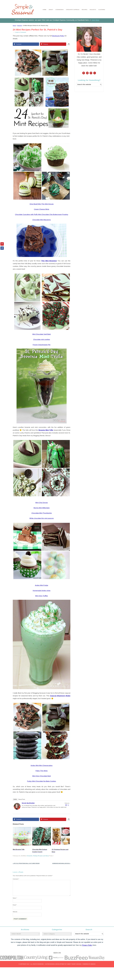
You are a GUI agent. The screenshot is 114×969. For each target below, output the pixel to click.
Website (15, 911)
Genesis (92, 964)
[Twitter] (68, 805)
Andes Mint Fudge (41, 585)
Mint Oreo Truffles (41, 596)
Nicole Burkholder (28, 803)
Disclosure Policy (58, 36)
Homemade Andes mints (41, 590)
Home (14, 25)
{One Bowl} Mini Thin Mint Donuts (42, 204)
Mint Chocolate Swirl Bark (41, 334)
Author (15, 799)
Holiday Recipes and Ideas (41, 856)
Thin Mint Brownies (49, 261)
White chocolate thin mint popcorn (41, 518)
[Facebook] (66, 805)
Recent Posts (21, 799)
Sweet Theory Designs (74, 964)
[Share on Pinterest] (2, 244)
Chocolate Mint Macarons (41, 220)
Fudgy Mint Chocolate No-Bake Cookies (41, 781)
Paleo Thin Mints (42, 771)
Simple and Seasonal (23, 10)
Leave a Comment (20, 32)
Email (15, 905)
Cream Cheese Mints (41, 209)
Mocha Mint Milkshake (42, 508)
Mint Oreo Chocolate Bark (41, 776)
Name (15, 898)
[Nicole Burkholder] (17, 811)
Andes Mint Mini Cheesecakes (41, 765)
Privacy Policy (87, 945)
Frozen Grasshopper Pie (41, 345)
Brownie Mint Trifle (46, 430)
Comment (16, 879)
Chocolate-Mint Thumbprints (41, 513)
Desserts (19, 25)
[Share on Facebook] (2, 248)
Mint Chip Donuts (41, 502)
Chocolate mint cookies (41, 339)
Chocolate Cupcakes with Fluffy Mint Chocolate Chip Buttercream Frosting (41, 214)
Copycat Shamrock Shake (60, 696)
